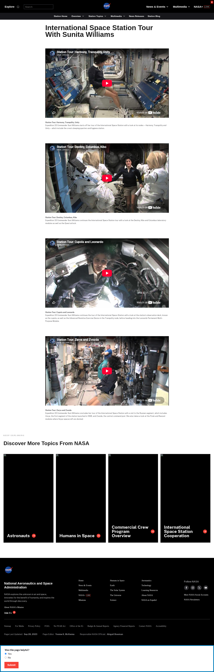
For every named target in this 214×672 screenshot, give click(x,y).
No (9, 657)
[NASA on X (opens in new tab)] (199, 587)
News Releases (136, 16)
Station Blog (154, 16)
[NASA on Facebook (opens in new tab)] (186, 587)
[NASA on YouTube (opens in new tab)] (205, 587)
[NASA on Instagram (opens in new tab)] (192, 587)
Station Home (60, 16)
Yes (10, 653)
